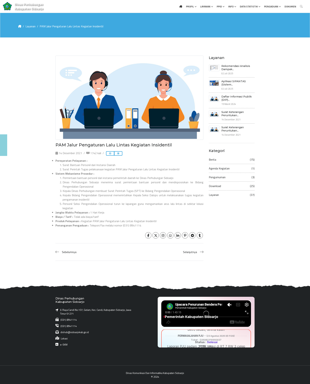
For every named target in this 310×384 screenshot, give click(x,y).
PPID (219, 6)
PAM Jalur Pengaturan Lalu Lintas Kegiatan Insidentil (71, 26)
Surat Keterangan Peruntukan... (232, 113)
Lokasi (64, 338)
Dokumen (290, 6)
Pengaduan (271, 6)
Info (231, 6)
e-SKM (63, 344)
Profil (190, 6)
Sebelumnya (69, 252)
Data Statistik (249, 6)
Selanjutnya (190, 252)
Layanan (205, 6)
